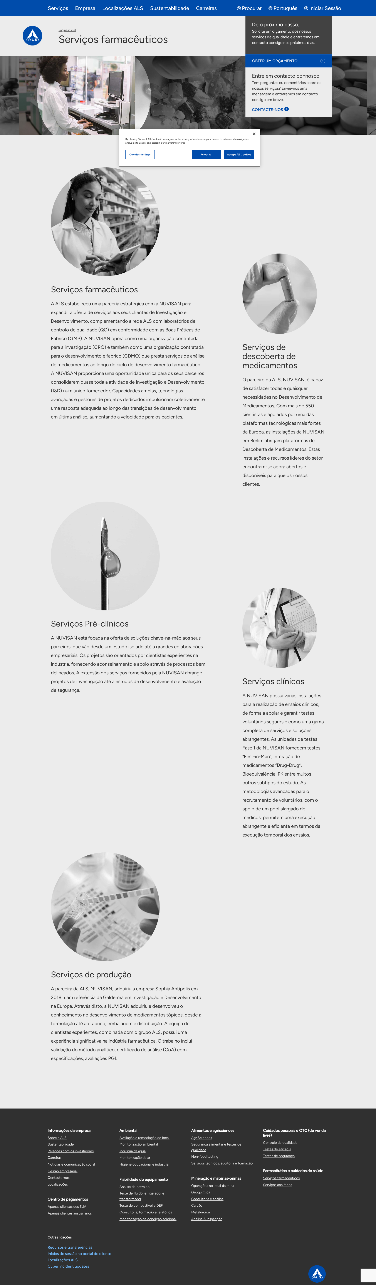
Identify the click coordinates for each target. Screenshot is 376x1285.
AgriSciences (201, 1138)
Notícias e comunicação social (71, 1164)
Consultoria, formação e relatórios (145, 1212)
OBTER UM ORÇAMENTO (274, 61)
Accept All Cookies (239, 154)
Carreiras (54, 1158)
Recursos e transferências (70, 1247)
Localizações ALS (63, 1260)
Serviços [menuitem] (58, 8)
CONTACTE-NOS (267, 109)
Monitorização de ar (134, 1158)
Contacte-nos (58, 1178)
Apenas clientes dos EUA (67, 1206)
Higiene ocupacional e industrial (144, 1164)
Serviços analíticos (277, 1185)
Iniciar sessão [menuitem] (325, 8)
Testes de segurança (279, 1156)
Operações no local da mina (212, 1186)
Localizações (58, 1184)
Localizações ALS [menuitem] (122, 8)
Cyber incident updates (68, 1266)
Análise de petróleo (134, 1187)
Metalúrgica (200, 1212)
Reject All (207, 154)
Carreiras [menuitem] (206, 8)
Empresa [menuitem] (85, 8)
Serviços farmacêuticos (281, 1178)
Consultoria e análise (207, 1199)
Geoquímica (200, 1192)
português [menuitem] (285, 8)
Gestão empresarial (62, 1171)
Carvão (196, 1205)
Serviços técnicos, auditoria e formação (222, 1163)
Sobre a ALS (57, 1138)
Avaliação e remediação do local (144, 1138)
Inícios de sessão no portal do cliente (79, 1253)
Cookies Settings (139, 154)
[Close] (254, 134)
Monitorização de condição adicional (147, 1219)
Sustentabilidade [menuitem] (169, 8)
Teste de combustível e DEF (141, 1205)
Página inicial (67, 30)
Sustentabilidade (61, 1144)
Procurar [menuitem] (252, 8)
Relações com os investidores (71, 1151)
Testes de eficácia (277, 1149)
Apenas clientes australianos (70, 1213)
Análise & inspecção (206, 1219)
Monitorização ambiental (138, 1144)
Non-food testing (204, 1156)
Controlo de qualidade (280, 1143)
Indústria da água (132, 1151)
